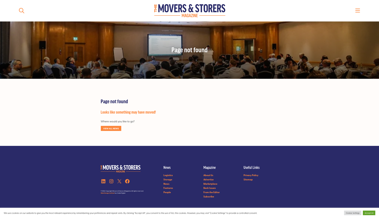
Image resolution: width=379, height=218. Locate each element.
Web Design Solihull (108, 193)
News (166, 183)
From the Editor (211, 192)
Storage (167, 179)
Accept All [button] (369, 213)
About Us (208, 175)
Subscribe (208, 196)
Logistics (168, 175)
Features (168, 188)
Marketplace (210, 183)
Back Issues (209, 188)
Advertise (208, 179)
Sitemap (248, 179)
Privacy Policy (251, 175)
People (167, 192)
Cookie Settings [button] (353, 213)
